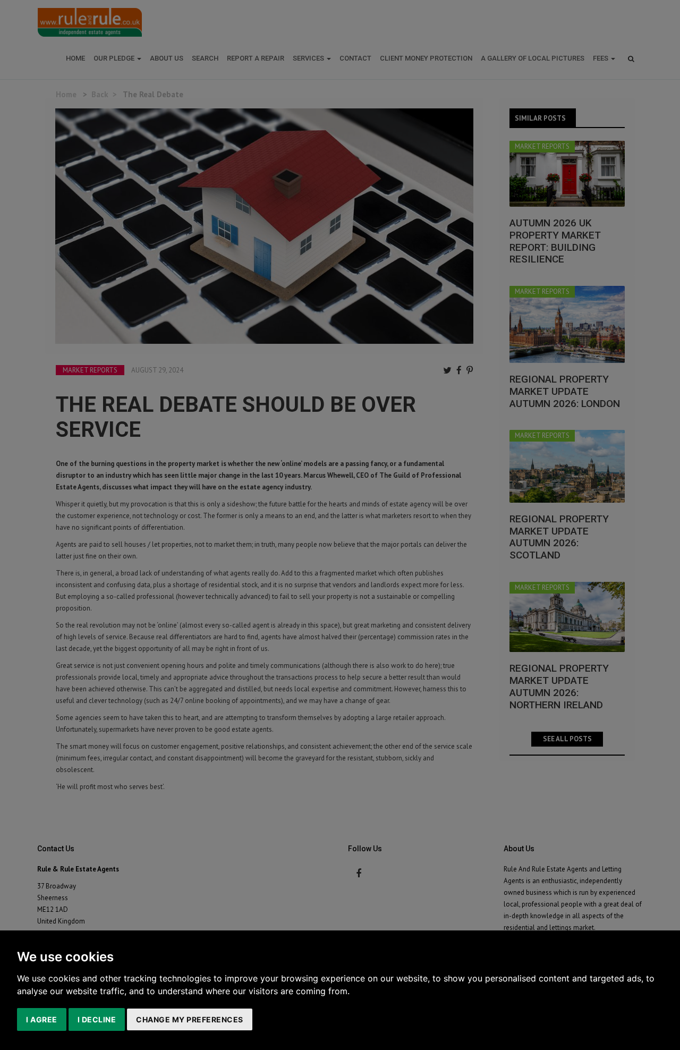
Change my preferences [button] (189, 1019)
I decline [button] (97, 1019)
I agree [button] (41, 1019)
